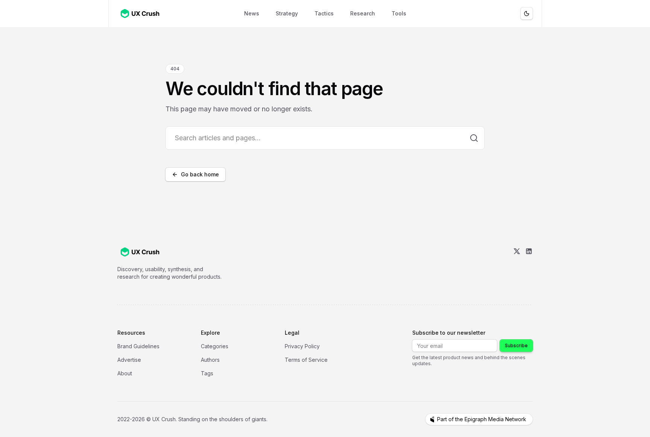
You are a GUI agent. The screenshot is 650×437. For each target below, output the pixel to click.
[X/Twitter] (517, 264)
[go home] (139, 251)
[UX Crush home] (141, 13)
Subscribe (516, 345)
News (251, 13)
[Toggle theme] (527, 14)
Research (362, 13)
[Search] (473, 138)
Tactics (324, 13)
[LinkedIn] (529, 264)
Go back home (200, 174)
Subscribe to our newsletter (448, 332)
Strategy (287, 13)
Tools (399, 13)
